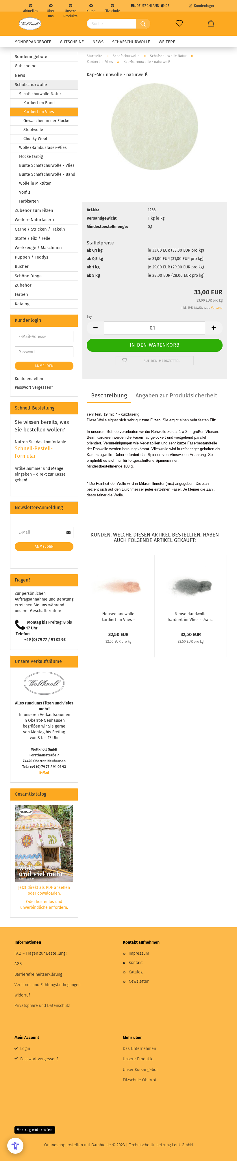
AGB (18, 963)
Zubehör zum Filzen (34, 210)
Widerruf (22, 995)
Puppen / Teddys (31, 257)
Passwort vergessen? (34, 387)
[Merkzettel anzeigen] (179, 24)
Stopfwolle (33, 129)
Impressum (139, 953)
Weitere (167, 41)
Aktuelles (30, 10)
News (97, 41)
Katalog (22, 303)
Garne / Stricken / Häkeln (40, 229)
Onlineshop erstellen (63, 1145)
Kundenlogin (203, 6)
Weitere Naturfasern (34, 219)
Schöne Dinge (28, 275)
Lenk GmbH (182, 1145)
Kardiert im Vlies (38, 111)
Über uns (51, 10)
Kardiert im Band (39, 102)
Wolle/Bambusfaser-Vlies (43, 147)
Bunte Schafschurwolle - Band (47, 174)
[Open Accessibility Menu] (15, 1146)
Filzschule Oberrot (139, 1080)
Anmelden (44, 366)
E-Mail (44, 773)
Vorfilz (24, 192)
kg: (89, 317)
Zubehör (23, 285)
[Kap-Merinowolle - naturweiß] (154, 126)
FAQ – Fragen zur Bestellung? (40, 953)
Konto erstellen (29, 378)
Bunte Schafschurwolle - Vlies (47, 165)
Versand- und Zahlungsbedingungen (47, 984)
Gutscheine (72, 41)
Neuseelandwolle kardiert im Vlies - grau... (190, 616)
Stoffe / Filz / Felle (32, 238)
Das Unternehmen (139, 1048)
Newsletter (139, 981)
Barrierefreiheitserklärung (38, 974)
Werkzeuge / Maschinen (38, 247)
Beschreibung (109, 395)
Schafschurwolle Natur (40, 93)
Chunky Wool (35, 138)
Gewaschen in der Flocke (46, 120)
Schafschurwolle (131, 41)
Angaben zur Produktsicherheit (176, 395)
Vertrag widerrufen (35, 1130)
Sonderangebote (33, 41)
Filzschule (112, 10)
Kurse (91, 10)
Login (25, 1048)
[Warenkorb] (211, 24)
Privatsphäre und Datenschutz (42, 1005)
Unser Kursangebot (140, 1069)
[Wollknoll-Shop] (30, 24)
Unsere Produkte (70, 10)
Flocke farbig (31, 156)
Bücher (22, 266)
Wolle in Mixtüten (35, 183)
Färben (21, 294)
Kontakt (136, 962)
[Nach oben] (221, 1152)
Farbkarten (29, 201)
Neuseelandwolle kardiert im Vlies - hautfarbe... (118, 616)
